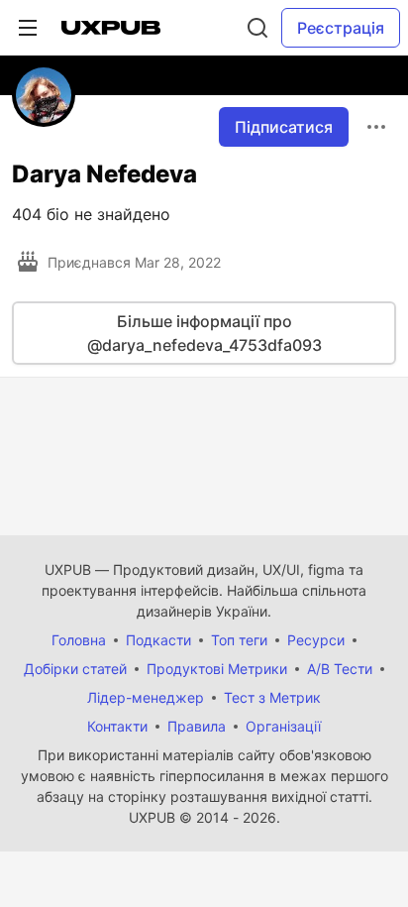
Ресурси (316, 639)
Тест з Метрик (272, 697)
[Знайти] (257, 28)
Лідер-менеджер (145, 697)
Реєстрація (340, 28)
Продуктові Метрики (217, 668)
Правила (196, 726)
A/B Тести (339, 668)
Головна (78, 639)
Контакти (117, 726)
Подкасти (158, 639)
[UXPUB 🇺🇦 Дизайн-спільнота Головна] (110, 28)
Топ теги (239, 639)
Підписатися (284, 127)
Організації (283, 726)
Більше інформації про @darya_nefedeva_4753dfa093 (204, 333)
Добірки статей (75, 668)
